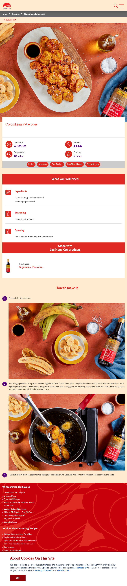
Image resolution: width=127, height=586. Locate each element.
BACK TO (11, 20)
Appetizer (43, 164)
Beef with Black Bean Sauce (15, 537)
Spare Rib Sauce (10, 522)
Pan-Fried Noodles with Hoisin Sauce (19, 544)
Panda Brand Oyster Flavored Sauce (18, 503)
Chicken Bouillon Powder (14, 516)
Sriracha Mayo (10, 496)
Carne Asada (9, 547)
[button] (116, 6)
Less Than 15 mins (74, 164)
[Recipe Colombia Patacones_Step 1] (67, 341)
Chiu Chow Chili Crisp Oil (14, 493)
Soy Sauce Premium (12, 519)
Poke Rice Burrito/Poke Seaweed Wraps (20, 541)
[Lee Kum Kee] (7, 6)
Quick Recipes (93, 164)
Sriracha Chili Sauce (12, 499)
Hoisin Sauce (9, 506)
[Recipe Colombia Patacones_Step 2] (67, 432)
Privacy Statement (43, 571)
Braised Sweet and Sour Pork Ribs (18, 534)
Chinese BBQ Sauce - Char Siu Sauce (19, 512)
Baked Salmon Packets (13, 550)
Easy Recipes (57, 164)
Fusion (31, 164)
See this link (81, 568)
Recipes (16, 14)
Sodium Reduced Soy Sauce (15, 509)
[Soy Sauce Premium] (26, 272)
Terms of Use (63, 571)
